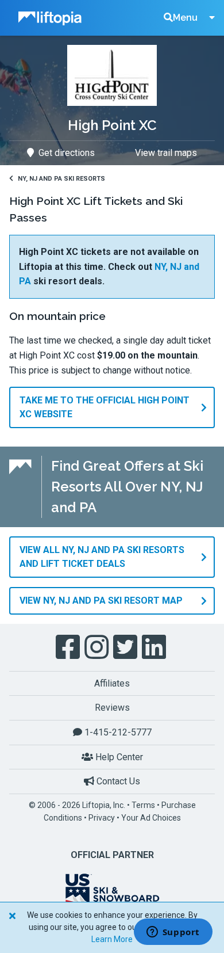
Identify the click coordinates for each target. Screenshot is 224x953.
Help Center (118, 757)
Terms (143, 805)
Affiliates (112, 683)
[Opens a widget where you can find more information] (173, 932)
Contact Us (117, 781)
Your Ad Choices (151, 817)
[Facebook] (69, 647)
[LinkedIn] (155, 647)
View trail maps (166, 152)
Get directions (66, 152)
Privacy (101, 817)
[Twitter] (126, 647)
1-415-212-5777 (117, 732)
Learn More (112, 939)
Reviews (112, 707)
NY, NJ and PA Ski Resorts (61, 178)
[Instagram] (97, 647)
